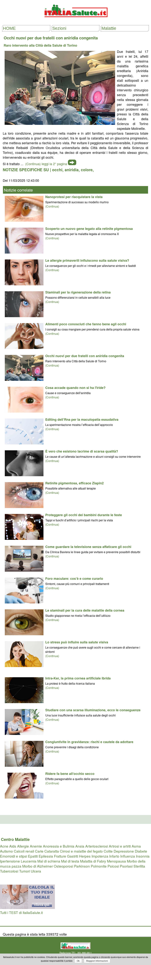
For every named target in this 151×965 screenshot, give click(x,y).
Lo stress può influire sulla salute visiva (76, 642)
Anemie (36, 845)
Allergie (23, 845)
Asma (136, 845)
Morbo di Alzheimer (37, 865)
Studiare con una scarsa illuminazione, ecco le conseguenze (93, 710)
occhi (57, 169)
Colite (108, 850)
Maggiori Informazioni (97, 961)
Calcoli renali (24, 850)
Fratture (60, 855)
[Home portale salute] (75, 20)
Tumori (24, 870)
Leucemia (28, 860)
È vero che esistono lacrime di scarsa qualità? (81, 451)
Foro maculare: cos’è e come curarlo (74, 578)
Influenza (127, 855)
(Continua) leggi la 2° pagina (46, 163)
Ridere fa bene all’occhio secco (69, 773)
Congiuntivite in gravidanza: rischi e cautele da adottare (89, 741)
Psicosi (113, 865)
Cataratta (51, 850)
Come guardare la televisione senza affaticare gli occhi (88, 546)
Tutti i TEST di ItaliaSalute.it (21, 912)
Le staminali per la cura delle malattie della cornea (84, 610)
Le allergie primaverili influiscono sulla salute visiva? (87, 260)
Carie (39, 850)
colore (87, 169)
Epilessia (46, 855)
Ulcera (36, 870)
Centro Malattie (15, 839)
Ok (78, 961)
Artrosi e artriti (120, 845)
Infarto (114, 855)
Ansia (79, 845)
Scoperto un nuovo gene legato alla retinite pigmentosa (89, 228)
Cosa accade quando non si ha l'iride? (75, 387)
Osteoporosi (63, 865)
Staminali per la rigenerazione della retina (78, 292)
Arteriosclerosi (96, 845)
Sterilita (139, 865)
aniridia (72, 169)
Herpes (85, 855)
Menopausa (116, 860)
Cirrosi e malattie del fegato (81, 850)
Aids (12, 845)
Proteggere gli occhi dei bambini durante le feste (83, 514)
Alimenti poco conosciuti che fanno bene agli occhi (85, 324)
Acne (4, 845)
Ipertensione (10, 860)
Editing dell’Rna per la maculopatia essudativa (81, 419)
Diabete (141, 850)
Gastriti (72, 855)
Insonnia (143, 855)
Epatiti (33, 855)
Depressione (124, 850)
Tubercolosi (9, 870)
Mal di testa (70, 860)
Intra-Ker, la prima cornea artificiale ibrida (78, 678)
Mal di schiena (48, 860)
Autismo (6, 850)
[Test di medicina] (27, 907)
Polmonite (99, 865)
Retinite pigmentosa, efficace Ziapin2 (74, 483)
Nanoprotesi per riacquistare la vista (74, 196)
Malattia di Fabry (93, 860)
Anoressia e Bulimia (58, 845)
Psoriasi (126, 865)
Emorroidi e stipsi (13, 855)
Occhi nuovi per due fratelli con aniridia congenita (84, 355)
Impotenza (100, 855)
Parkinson (82, 865)
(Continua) (52, 206)
